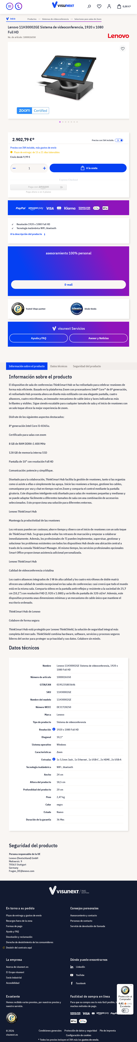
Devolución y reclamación (19, 936)
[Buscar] (89, 6)
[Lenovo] (118, 36)
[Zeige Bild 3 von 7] (65, 122)
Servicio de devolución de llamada (87, 926)
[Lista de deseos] (99, 6)
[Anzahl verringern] (14, 168)
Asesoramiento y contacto (83, 915)
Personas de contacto (81, 920)
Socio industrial (14, 977)
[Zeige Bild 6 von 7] (74, 122)
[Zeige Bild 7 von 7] (77, 122)
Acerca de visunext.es (17, 966)
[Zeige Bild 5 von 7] (71, 122)
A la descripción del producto (26, 234)
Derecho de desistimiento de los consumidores (29, 942)
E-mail (68, 284)
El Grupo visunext (15, 972)
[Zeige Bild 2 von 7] (63, 122)
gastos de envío (90, 1039)
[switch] (125, 1010)
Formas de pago (14, 926)
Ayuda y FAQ (12, 931)
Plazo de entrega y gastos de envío (24, 915)
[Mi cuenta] (109, 6)
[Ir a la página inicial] (68, 6)
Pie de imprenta (108, 1030)
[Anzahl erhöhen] (44, 168)
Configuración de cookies (78, 1035)
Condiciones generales (50, 1030)
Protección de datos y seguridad (80, 1030)
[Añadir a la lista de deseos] (122, 48)
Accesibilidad (12, 983)
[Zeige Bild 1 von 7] (60, 122)
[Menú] (9, 6)
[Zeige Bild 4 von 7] (68, 122)
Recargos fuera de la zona (19, 920)
